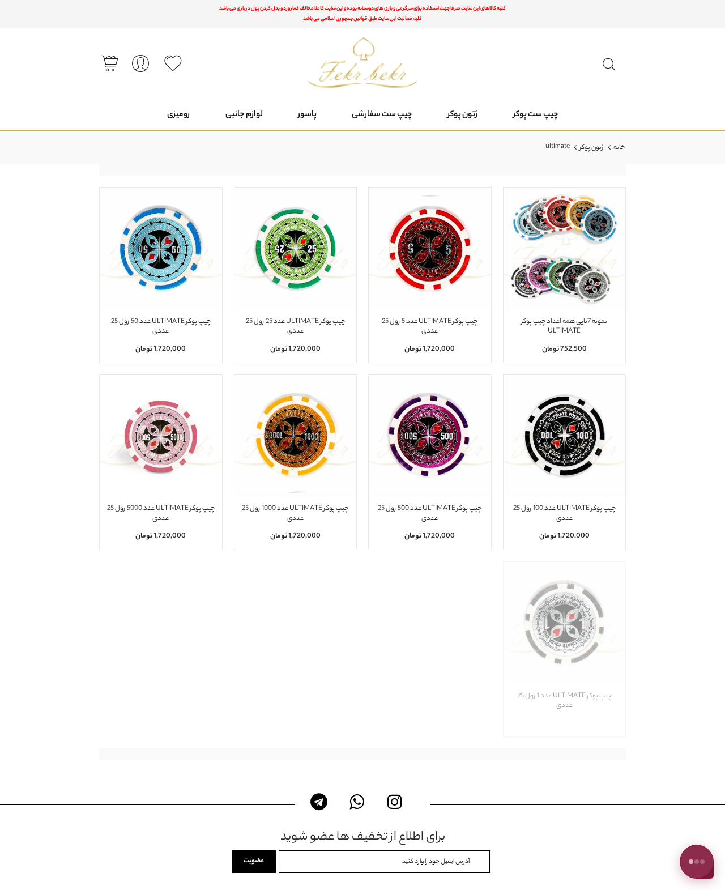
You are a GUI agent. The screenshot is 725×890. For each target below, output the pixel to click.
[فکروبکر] (362, 62)
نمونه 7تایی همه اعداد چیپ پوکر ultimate (564, 327)
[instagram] (395, 802)
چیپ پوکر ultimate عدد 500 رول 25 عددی (429, 514)
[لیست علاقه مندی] (172, 63)
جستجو (609, 65)
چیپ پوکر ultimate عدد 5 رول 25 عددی (429, 327)
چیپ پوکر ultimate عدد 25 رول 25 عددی (295, 327)
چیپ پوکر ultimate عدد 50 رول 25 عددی (161, 327)
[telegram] (319, 802)
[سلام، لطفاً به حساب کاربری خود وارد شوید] (140, 64)
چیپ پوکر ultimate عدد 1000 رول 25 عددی (295, 514)
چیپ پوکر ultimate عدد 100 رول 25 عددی (564, 514)
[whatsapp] (357, 802)
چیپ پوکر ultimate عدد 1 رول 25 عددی (564, 701)
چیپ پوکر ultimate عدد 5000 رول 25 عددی (161, 514)
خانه (619, 148)
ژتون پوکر (591, 148)
